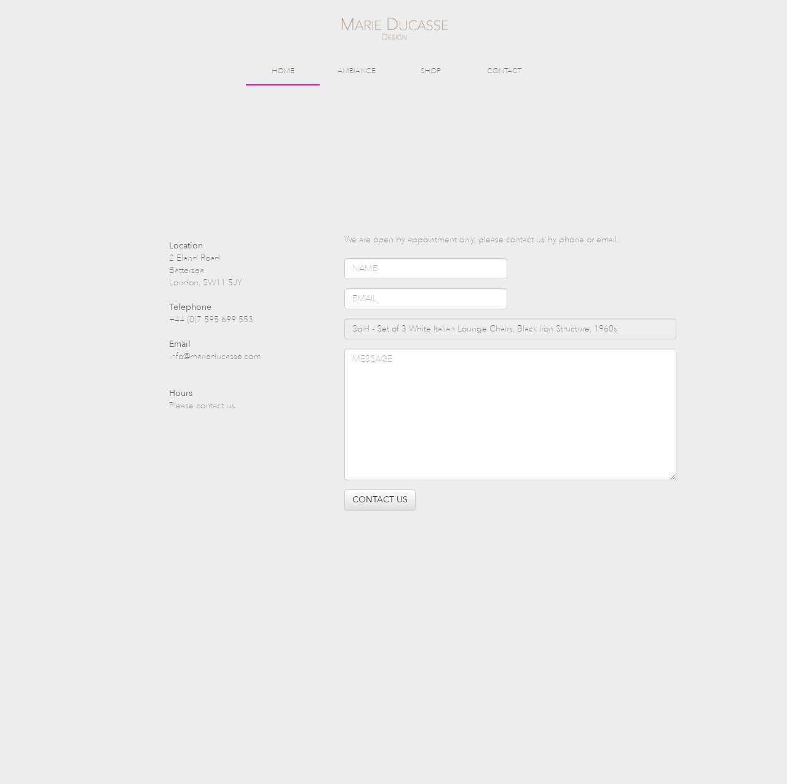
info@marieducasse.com (215, 356)
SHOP (431, 71)
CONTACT (504, 71)
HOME (283, 71)
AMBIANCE (357, 71)
